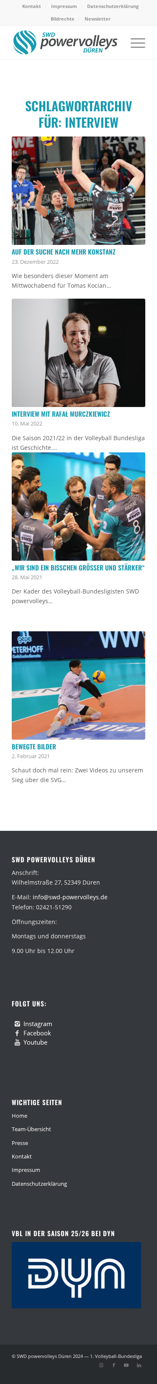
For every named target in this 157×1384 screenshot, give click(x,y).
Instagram (37, 1023)
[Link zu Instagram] (101, 1365)
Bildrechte (63, 19)
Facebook (37, 1033)
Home (19, 1115)
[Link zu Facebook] (114, 1365)
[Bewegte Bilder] (78, 685)
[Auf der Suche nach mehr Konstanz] (78, 191)
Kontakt (31, 6)
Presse (20, 1143)
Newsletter (98, 19)
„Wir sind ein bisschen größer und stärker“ (78, 567)
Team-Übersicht (31, 1129)
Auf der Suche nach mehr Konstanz (64, 251)
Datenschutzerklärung (113, 6)
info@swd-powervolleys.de (70, 897)
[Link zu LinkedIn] (139, 1365)
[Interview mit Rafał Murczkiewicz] (78, 353)
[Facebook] (17, 1033)
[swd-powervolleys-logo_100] (65, 42)
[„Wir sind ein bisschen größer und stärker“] (78, 506)
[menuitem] (32, 6)
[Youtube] (17, 1042)
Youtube (35, 1042)
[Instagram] (17, 1024)
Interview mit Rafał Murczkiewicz (61, 413)
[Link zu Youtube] (126, 1365)
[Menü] (133, 42)
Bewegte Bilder (34, 746)
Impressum (64, 6)
